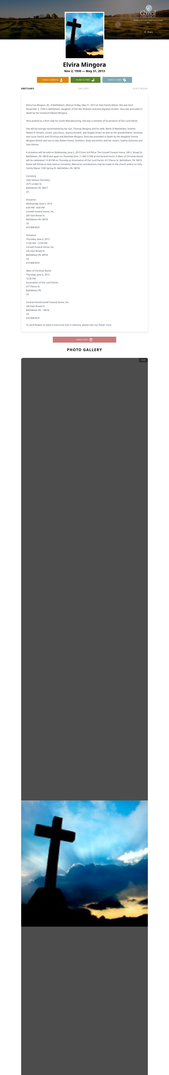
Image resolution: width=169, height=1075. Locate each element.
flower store (105, 324)
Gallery (83, 88)
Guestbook (140, 88)
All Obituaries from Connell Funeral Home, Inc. (148, 21)
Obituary (27, 88)
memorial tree (61, 324)
